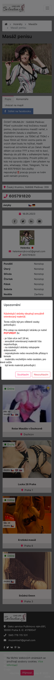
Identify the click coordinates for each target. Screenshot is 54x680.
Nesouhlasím (41, 374)
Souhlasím (23, 374)
